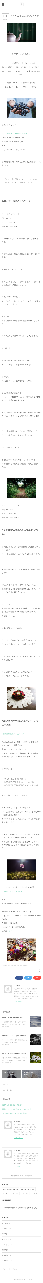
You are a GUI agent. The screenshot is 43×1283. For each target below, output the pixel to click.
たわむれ (6, 1193)
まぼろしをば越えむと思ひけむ (12, 1017)
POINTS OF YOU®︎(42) (7, 965)
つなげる (25, 1193)
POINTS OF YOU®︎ (27, 1189)
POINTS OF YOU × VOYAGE (13, 891)
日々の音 (34, 1193)
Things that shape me (10, 1189)
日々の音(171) (24, 965)
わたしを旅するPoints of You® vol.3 (16, 133)
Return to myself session (21, 1176)
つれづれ (15, 1193)
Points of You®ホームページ (13, 733)
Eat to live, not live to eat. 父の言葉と (15, 1053)
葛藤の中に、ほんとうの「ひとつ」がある (16, 1035)
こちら (9, 931)
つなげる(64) (17, 965)
